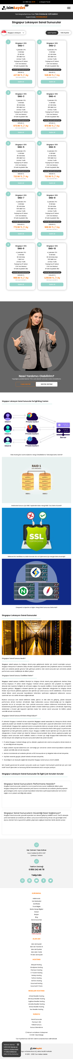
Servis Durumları (36, 920)
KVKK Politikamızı (11, 1052)
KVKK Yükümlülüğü (37, 1035)
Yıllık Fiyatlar (65, 33)
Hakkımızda (36, 898)
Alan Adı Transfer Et (36, 947)
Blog (36, 917)
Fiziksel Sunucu (36, 1025)
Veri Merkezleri (36, 901)
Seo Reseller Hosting (36, 1009)
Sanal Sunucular (36, 1019)
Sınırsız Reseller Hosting (36, 1007)
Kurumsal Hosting (36, 983)
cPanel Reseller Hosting (36, 996)
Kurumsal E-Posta (36, 986)
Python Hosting (37, 978)
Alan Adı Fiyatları (36, 949)
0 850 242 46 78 (36, 869)
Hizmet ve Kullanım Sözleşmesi (37, 1032)
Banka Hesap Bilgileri (36, 909)
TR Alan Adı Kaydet (36, 955)
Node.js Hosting (37, 975)
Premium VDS (36, 1022)
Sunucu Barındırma (36, 1027)
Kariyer (36, 912)
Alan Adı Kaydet (36, 944)
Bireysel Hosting (36, 965)
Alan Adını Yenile (36, 952)
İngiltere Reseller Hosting (37, 1001)
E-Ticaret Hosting (36, 973)
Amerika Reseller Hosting (36, 1004)
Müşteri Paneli (45, 2)
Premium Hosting (36, 970)
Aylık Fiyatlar (52, 33)
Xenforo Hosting (36, 981)
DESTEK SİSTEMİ (46, 384)
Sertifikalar (36, 904)
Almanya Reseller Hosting (36, 999)
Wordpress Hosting (36, 967)
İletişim (36, 914)
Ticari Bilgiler (37, 906)
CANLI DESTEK (26, 384)
